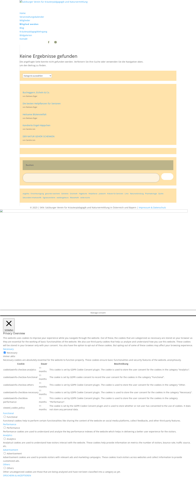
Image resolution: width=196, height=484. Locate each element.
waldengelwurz (63, 198)
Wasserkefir (74, 198)
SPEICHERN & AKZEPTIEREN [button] (17, 475)
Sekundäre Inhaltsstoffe (32, 198)
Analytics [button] (7, 435)
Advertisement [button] (10, 449)
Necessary (12, 352)
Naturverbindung (137, 194)
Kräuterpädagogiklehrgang (33, 31)
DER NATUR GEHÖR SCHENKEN (39, 136)
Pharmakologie (151, 194)
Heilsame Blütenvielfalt (34, 114)
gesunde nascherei (52, 194)
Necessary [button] (8, 349)
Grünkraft (73, 194)
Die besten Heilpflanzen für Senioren (42, 103)
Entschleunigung (37, 194)
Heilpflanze (93, 194)
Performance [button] (9, 424)
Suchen (30, 165)
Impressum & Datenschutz (152, 207)
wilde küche (85, 198)
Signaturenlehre (49, 198)
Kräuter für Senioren (115, 194)
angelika (26, 194)
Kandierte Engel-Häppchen (36, 125)
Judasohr (102, 194)
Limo (127, 194)
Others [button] (6, 464)
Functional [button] (8, 413)
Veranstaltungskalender (32, 16)
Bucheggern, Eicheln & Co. (36, 92)
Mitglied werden (29, 24)
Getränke (64, 194)
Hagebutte (83, 194)
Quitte (160, 194)
